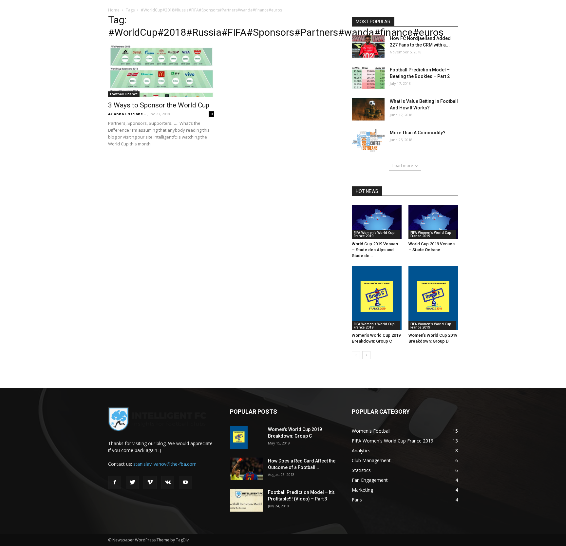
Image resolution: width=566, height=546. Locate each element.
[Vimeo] (150, 482)
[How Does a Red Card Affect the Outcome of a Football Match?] (246, 469)
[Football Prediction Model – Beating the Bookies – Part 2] (368, 77)
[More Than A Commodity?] (368, 140)
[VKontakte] (167, 482)
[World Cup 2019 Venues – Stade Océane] (433, 222)
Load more (402, 165)
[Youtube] (185, 482)
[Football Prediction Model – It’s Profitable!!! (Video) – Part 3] (246, 500)
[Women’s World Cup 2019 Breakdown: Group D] (433, 298)
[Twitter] (132, 482)
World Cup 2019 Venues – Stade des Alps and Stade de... (375, 249)
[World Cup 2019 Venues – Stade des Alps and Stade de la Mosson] (377, 222)
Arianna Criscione (125, 113)
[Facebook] (114, 482)
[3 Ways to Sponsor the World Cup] (161, 71)
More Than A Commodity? (417, 132)
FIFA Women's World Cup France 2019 (374, 234)
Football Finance (124, 94)
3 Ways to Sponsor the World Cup (158, 105)
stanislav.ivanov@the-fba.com (165, 464)
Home (114, 10)
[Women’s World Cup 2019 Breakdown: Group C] (377, 298)
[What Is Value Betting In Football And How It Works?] (368, 109)
